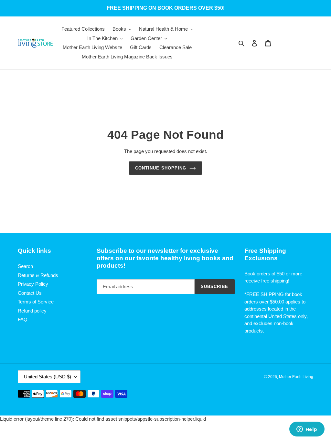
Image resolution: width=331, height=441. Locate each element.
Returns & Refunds (38, 275)
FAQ (22, 319)
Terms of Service (36, 301)
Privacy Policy (33, 284)
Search (25, 266)
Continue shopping (160, 168)
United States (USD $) (47, 376)
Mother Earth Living (296, 376)
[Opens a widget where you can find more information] (307, 430)
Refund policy (32, 310)
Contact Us (30, 293)
